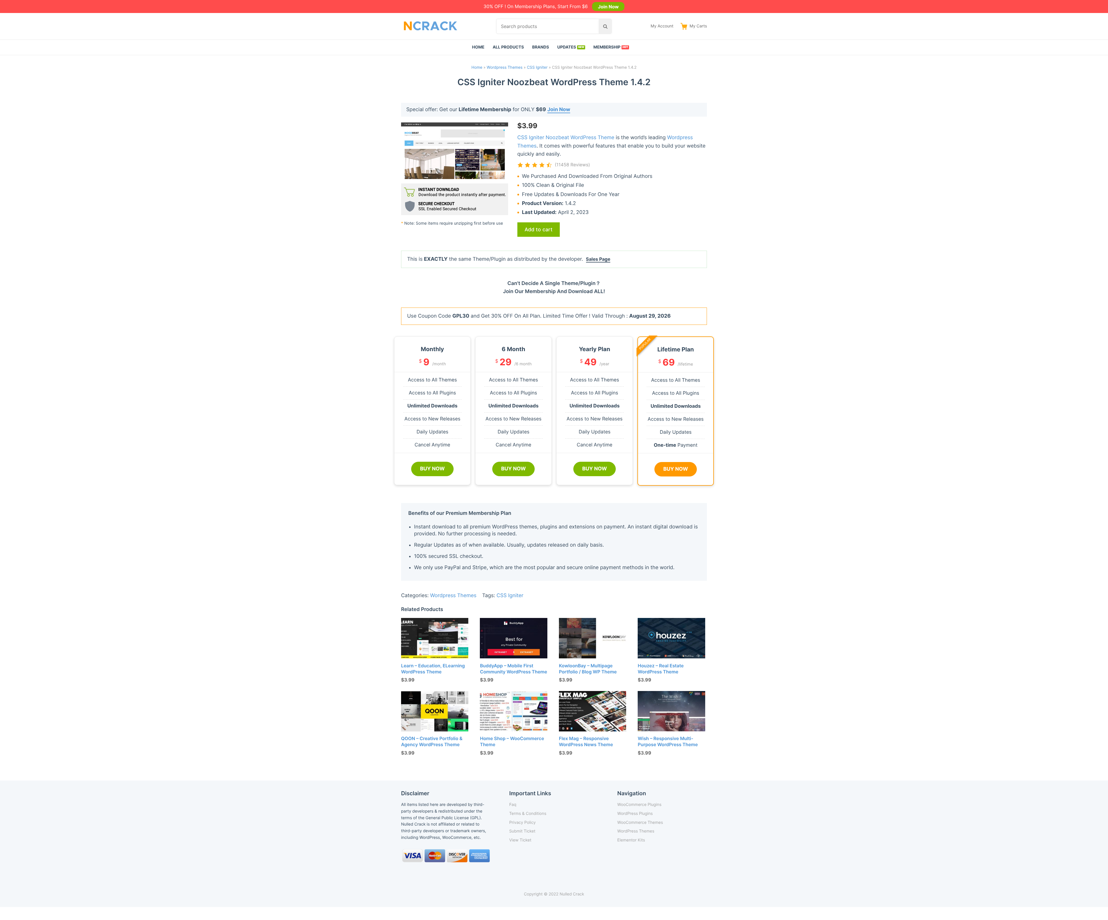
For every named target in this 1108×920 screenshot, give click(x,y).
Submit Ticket (522, 831)
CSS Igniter (537, 67)
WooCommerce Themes (640, 822)
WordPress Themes (635, 831)
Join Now (608, 6)
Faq (512, 804)
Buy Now (432, 469)
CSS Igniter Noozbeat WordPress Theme (565, 138)
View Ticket (520, 840)
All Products (508, 47)
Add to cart (539, 229)
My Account (662, 26)
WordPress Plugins (635, 813)
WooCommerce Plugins (639, 804)
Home (478, 47)
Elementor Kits (631, 840)
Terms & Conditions (527, 813)
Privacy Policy (522, 822)
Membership (607, 47)
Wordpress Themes (505, 67)
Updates (566, 47)
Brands (540, 47)
